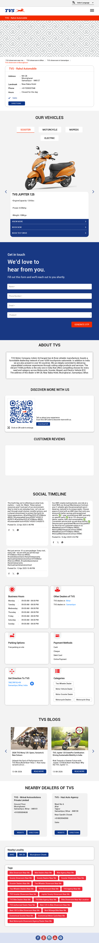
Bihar (68, 601)
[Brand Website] (60, 937)
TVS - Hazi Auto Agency (66, 797)
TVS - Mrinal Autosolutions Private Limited (27, 799)
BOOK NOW (17, 227)
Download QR (43, 424)
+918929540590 (61, 818)
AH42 (12, 855)
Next (93, 192)
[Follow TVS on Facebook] (38, 937)
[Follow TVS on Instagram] (49, 937)
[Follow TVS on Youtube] (55, 937)
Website (20, 833)
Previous (6, 192)
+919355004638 (21, 812)
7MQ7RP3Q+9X (14, 683)
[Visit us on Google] (43, 937)
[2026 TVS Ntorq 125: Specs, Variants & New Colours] (29, 738)
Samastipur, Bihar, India (18, 685)
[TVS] (15, 11)
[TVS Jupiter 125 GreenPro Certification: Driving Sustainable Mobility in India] (69, 738)
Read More (39, 771)
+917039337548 (28, 88)
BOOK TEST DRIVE (19, 233)
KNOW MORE (17, 222)
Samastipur (71, 605)
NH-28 (22, 855)
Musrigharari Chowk (38, 855)
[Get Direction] (32, 685)
